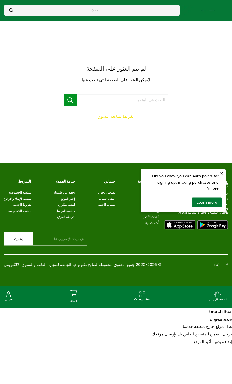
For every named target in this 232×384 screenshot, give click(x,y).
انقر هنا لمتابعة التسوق (116, 116)
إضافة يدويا (223, 341)
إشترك (18, 239)
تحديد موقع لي (220, 319)
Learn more (206, 202)
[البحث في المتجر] (70, 100)
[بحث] (11, 10)
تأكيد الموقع (203, 341)
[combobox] (94, 10)
